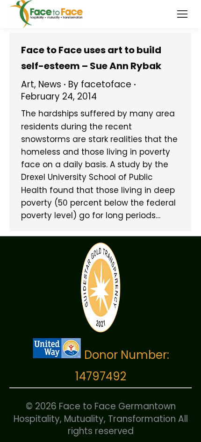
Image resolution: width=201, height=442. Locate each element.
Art (27, 84)
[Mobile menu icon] (182, 14)
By (99, 84)
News (49, 84)
